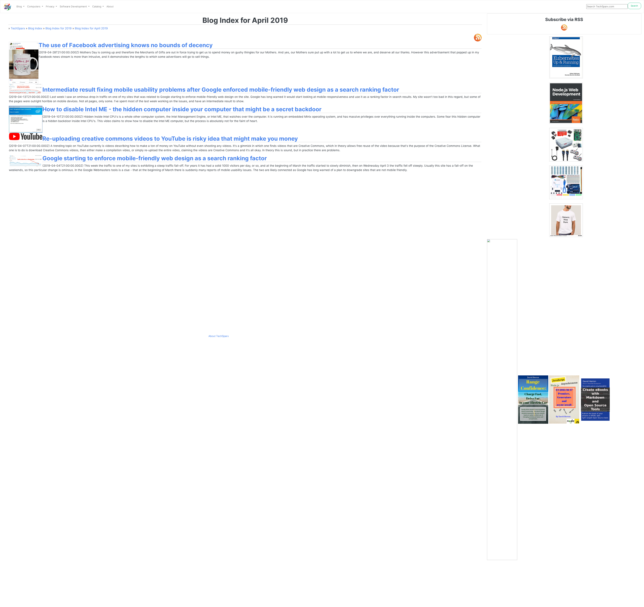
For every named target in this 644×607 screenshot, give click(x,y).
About (110, 6)
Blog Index (35, 28)
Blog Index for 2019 (58, 28)
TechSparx (18, 28)
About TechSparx (218, 336)
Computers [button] (34, 6)
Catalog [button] (97, 6)
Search (634, 5)
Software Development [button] (74, 6)
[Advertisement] (564, 583)
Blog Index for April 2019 (91, 28)
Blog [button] (19, 6)
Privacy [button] (50, 6)
